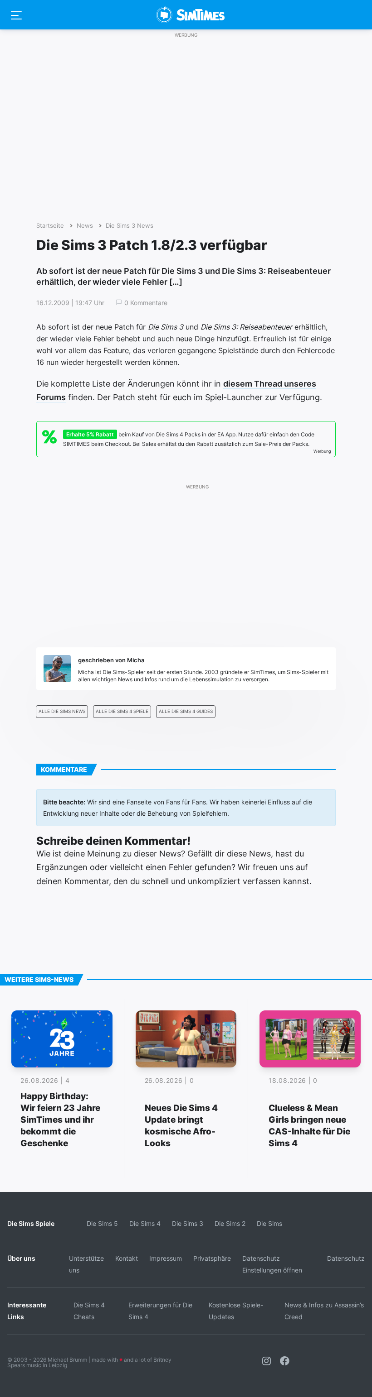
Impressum (165, 1258)
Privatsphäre (212, 1258)
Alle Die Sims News (62, 711)
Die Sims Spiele (30, 1223)
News (85, 225)
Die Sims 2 (230, 1223)
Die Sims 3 (187, 1223)
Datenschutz (346, 1258)
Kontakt (126, 1258)
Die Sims (269, 1223)
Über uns (21, 1258)
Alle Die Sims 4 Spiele (122, 711)
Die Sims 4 (145, 1223)
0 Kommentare (145, 303)
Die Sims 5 (102, 1223)
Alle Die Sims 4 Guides (186, 711)
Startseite (50, 225)
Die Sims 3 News (129, 225)
